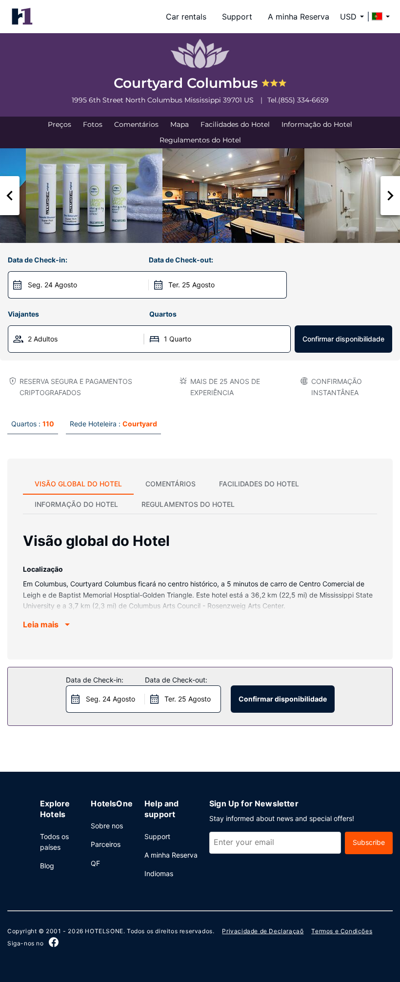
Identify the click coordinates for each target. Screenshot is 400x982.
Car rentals (186, 16)
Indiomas (158, 873)
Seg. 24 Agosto (52, 285)
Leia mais (41, 624)
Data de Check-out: (181, 260)
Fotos (92, 124)
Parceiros (105, 844)
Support (237, 16)
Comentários (136, 124)
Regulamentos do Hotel (200, 140)
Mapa (179, 124)
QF (95, 863)
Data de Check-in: (37, 260)
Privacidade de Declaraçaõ (262, 931)
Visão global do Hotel (78, 484)
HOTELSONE (104, 931)
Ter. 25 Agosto (191, 285)
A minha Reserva (298, 16)
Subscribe (369, 842)
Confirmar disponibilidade (343, 339)
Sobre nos (107, 826)
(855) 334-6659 (303, 100)
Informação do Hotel (316, 124)
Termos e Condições (341, 931)
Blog (47, 866)
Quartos (163, 314)
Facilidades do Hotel (235, 124)
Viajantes (23, 314)
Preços (59, 124)
